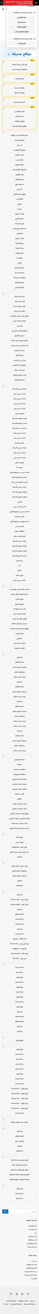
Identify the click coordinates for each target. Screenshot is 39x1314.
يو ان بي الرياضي (19, 360)
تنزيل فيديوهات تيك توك (19, 1170)
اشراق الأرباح (19, 287)
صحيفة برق (19, 116)
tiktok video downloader (19, 1175)
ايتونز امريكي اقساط (19, 492)
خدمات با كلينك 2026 (19, 624)
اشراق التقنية (19, 140)
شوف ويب (19, 160)
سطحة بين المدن (19, 769)
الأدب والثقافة (32, 1240)
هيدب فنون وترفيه (19, 375)
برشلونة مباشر (19, 672)
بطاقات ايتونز (19, 531)
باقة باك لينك (19, 88)
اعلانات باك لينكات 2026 (19, 1122)
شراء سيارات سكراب (19, 804)
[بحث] (3, 9)
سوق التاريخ (19, 604)
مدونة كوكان (19, 179)
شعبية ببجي (19, 526)
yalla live (19, 886)
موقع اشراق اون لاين (19, 126)
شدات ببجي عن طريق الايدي (19, 472)
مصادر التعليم (19, 350)
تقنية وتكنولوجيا (32, 1243)
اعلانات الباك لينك (19, 321)
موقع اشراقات (19, 121)
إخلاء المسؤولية (32, 1264)
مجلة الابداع (19, 219)
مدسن (19, 209)
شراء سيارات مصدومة (20, 823)
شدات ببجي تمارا (19, 394)
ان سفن (19, 145)
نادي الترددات (19, 224)
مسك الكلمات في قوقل (19, 135)
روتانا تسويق (19, 214)
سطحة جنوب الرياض (19, 789)
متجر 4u (19, 467)
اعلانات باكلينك (19, 648)
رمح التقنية (19, 243)
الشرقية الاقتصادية (19, 170)
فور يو (19, 502)
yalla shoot (19, 662)
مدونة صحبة (19, 273)
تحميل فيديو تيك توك (19, 1165)
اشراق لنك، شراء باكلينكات (19, 316)
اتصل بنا (34, 1278)
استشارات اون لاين (19, 228)
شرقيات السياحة (20, 278)
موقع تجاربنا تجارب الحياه (19, 629)
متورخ (19, 204)
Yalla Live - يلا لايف (20, 939)
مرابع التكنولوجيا (19, 150)
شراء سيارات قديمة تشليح (19, 828)
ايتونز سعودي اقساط (19, 418)
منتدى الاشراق (19, 336)
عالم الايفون (19, 174)
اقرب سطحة (19, 794)
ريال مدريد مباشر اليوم (19, 866)
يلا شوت (19, 657)
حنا (19, 565)
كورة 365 (19, 837)
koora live (19, 919)
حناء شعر (19, 561)
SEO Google (19, 93)
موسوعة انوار (19, 282)
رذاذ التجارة (19, 248)
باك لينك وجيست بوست (19, 345)
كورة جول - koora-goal (19, 904)
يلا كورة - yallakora (19, 949)
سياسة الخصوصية (30, 1271)
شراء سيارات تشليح (20, 809)
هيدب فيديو (19, 238)
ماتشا (19, 570)
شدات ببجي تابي (19, 404)
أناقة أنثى (19, 199)
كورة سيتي (19, 842)
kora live (19, 972)
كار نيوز (19, 189)
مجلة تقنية (20, 355)
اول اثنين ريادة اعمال (19, 64)
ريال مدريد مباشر (19, 677)
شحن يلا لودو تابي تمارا (19, 482)
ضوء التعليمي (19, 111)
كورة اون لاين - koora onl (19, 944)
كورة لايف (19, 977)
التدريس (20, 326)
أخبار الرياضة (32, 1236)
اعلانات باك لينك (19, 643)
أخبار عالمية (33, 1229)
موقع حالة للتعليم (19, 365)
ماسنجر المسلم (19, 102)
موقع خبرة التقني (19, 194)
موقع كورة (19, 1040)
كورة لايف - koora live (19, 1089)
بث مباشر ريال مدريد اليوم (19, 852)
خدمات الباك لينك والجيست (19, 589)
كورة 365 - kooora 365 (19, 953)
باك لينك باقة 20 (19, 609)
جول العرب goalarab (19, 847)
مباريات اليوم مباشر (19, 667)
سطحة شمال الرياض (19, 779)
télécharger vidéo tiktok (19, 1180)
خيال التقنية (19, 155)
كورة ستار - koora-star (19, 899)
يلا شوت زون (19, 1141)
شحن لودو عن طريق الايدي (19, 521)
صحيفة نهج (19, 184)
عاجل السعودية (32, 1247)
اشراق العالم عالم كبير (19, 331)
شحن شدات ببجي (19, 507)
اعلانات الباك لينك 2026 (19, 341)
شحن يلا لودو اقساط (19, 423)
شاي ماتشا (19, 575)
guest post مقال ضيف (19, 594)
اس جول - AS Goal (19, 958)
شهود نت (19, 258)
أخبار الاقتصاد (32, 1226)
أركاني (19, 263)
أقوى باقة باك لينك (19, 619)
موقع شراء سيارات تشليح (19, 813)
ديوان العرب (19, 633)
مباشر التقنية (19, 268)
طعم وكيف (19, 253)
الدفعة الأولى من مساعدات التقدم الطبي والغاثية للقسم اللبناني (19, 2)
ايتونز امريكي (19, 413)
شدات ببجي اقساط (19, 389)
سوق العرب (19, 599)
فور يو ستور (19, 462)
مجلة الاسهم (19, 165)
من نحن (34, 1261)
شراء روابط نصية (19, 306)
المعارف (19, 233)
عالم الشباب (19, 79)
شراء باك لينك (19, 296)
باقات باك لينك (19, 311)
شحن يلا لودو (19, 516)
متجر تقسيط (19, 443)
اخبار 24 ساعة (20, 370)
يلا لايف (19, 857)
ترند (35, 1233)
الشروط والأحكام (31, 1268)
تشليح (19, 799)
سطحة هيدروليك (19, 774)
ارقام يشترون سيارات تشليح (19, 818)
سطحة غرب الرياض (19, 784)
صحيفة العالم (20, 380)
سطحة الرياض (19, 759)
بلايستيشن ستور (19, 536)
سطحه (19, 764)
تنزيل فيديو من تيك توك (19, 1160)
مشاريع (19, 638)
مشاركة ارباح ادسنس (19, 69)
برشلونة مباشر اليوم (19, 871)
